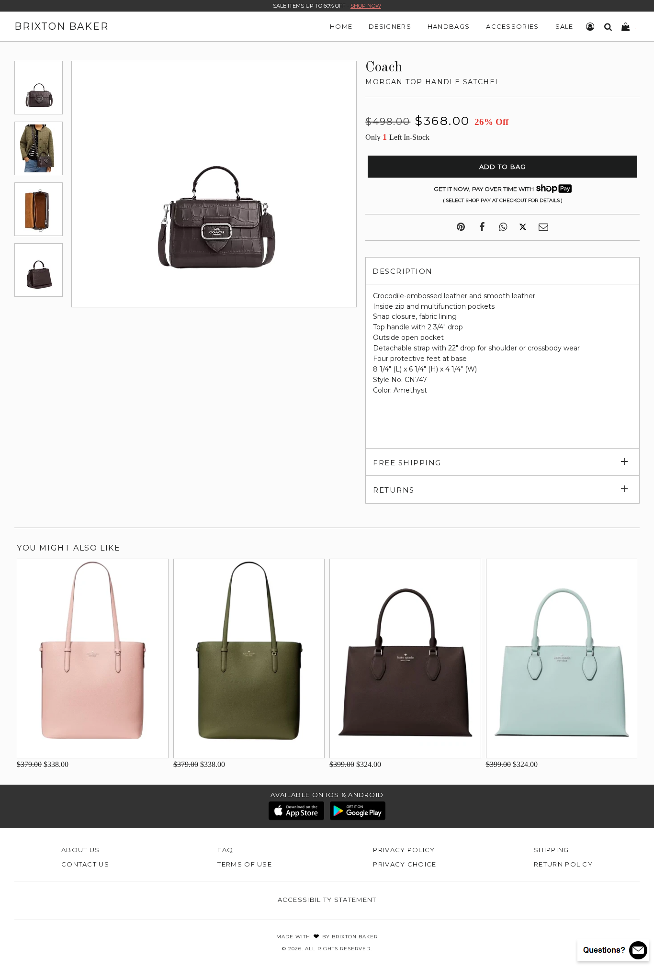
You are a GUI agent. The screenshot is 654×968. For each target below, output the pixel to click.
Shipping (551, 850)
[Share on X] (522, 227)
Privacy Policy (404, 850)
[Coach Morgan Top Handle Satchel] (38, 88)
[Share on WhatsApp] (503, 227)
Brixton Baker (61, 26)
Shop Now (365, 5)
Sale (564, 26)
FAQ (225, 850)
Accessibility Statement (327, 899)
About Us (80, 850)
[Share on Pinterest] (461, 227)
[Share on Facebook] (482, 227)
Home (341, 26)
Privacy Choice (404, 864)
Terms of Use (244, 864)
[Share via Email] (543, 227)
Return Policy (563, 864)
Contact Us (85, 864)
